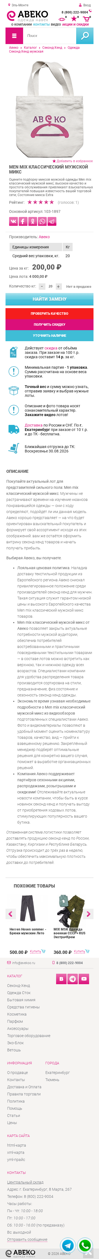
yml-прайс (16, 1159)
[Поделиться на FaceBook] (23, 221)
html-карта (16, 1145)
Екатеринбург (57, 1072)
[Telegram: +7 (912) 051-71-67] (68, 1245)
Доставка (34, 425)
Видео (56, 24)
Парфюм (15, 1021)
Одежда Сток (19, 993)
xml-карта (15, 1152)
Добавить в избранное (75, 161)
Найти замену (50, 299)
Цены (12, 1122)
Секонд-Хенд (52, 48)
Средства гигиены (23, 1007)
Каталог (30, 48)
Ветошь (14, 1050)
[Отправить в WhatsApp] (42, 221)
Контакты (41, 24)
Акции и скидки (75, 24)
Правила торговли (24, 1094)
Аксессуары (18, 1028)
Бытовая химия (21, 1000)
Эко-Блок (15, 1043)
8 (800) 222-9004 (75, 12)
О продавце (17, 1072)
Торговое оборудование (28, 1035)
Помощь (14, 1108)
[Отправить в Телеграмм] (52, 221)
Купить (35, 951)
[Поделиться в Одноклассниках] (32, 221)
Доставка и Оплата (24, 1087)
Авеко (13, 48)
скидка (51, 348)
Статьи (13, 1115)
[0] (62, 18)
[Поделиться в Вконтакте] (13, 221)
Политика (16, 1101)
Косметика (17, 1014)
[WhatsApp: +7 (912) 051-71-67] (85, 1245)
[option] (50, 109)
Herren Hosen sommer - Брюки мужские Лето (28, 931)
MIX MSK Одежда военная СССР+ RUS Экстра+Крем (70, 933)
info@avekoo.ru (23, 963)
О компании (21, 24)
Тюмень (52, 1080)
